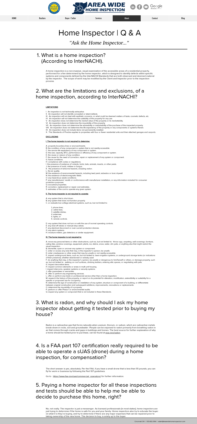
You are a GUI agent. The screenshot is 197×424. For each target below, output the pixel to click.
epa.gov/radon (112, 332)
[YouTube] (146, 7)
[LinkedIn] (132, 7)
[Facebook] (139, 7)
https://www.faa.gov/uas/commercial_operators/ (77, 376)
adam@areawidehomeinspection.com (171, 421)
